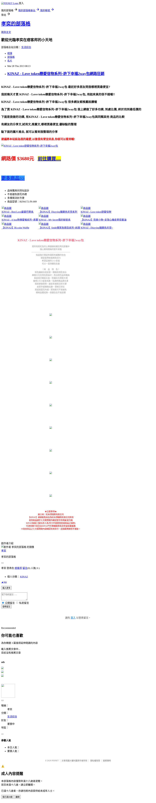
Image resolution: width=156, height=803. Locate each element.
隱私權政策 (95, 760)
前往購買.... (49, 158)
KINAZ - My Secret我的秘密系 (55, 219)
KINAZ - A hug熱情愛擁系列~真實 (20, 219)
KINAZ (24, 576)
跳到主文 (6, 32)
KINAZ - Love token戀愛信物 (96, 212)
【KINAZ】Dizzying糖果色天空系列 (58, 212)
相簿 (9, 53)
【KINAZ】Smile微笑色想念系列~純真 (59, 227)
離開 (18, 797)
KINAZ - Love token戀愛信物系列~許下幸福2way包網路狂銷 (55, 74)
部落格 (11, 57)
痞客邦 (18, 568)
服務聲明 (107, 760)
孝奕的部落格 (15, 23)
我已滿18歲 (7, 797)
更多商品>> (13, 178)
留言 (25, 568)
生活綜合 (26, 47)
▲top (4, 582)
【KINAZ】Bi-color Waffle (15, 227)
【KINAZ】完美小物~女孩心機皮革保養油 (103, 219)
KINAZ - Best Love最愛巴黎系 (18, 212)
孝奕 (3, 550)
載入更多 (6, 588)
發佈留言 (6, 606)
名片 (9, 60)
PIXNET (55, 760)
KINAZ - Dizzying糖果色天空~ (97, 227)
